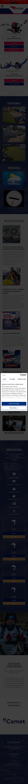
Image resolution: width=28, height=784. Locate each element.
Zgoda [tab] (4, 379)
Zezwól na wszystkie (14, 403)
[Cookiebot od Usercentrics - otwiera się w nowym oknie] (20, 375)
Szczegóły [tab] (12, 379)
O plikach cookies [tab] (21, 379)
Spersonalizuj (13, 408)
